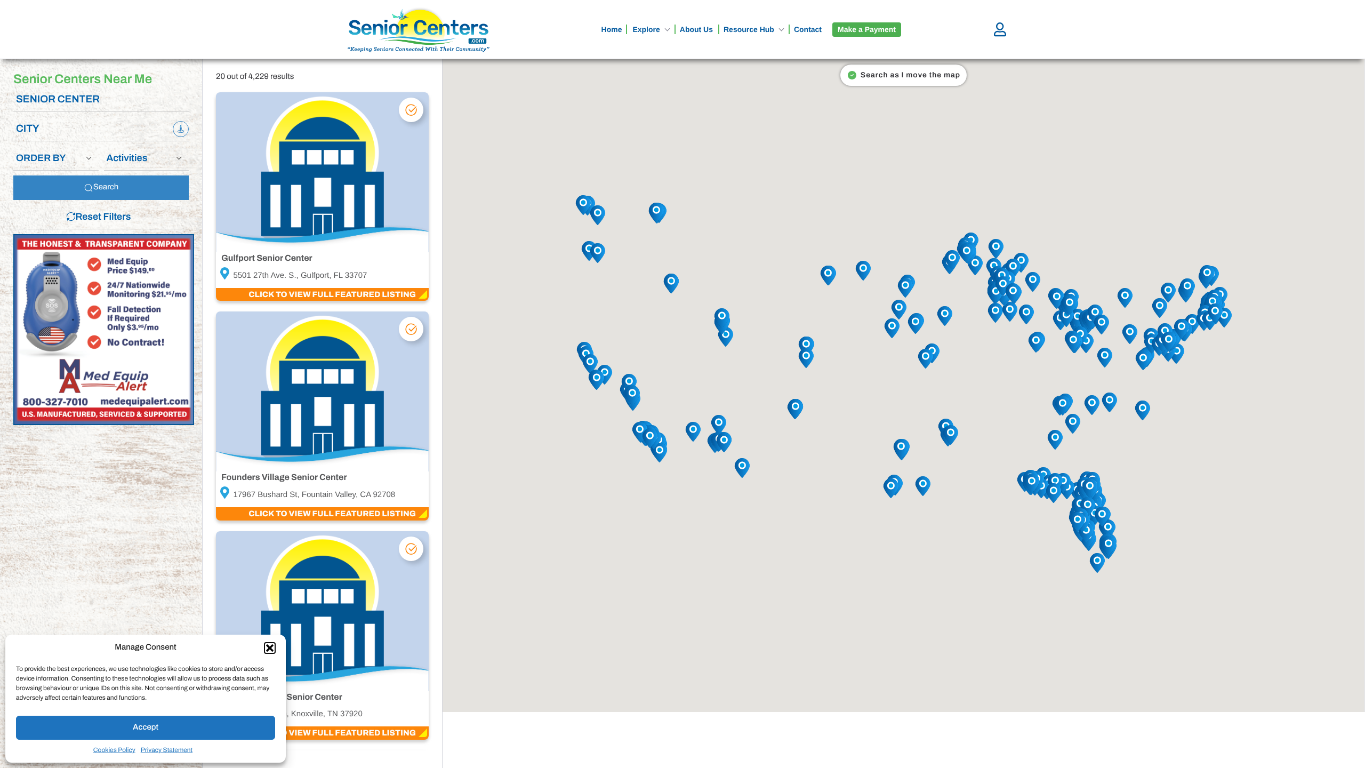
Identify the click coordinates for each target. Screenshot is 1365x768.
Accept (145, 727)
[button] (269, 648)
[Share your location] (181, 129)
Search (106, 187)
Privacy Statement (166, 750)
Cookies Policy (114, 750)
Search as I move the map (910, 75)
